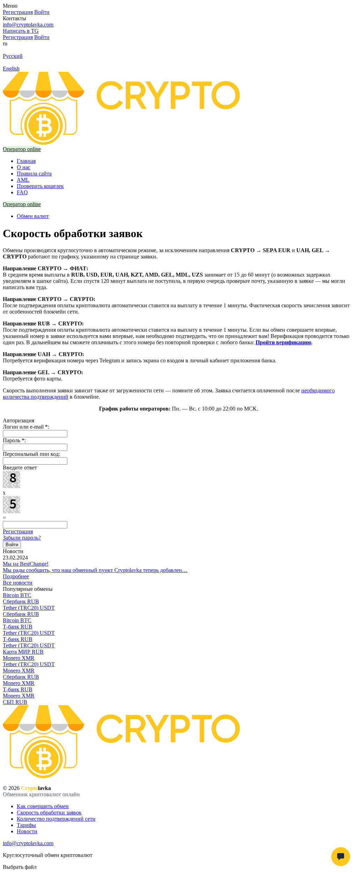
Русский (13, 56)
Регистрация (18, 531)
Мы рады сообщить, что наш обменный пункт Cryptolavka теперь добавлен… (95, 570)
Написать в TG (21, 31)
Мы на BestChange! (25, 564)
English (11, 69)
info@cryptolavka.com (28, 25)
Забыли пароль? (22, 538)
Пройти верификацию (283, 342)
